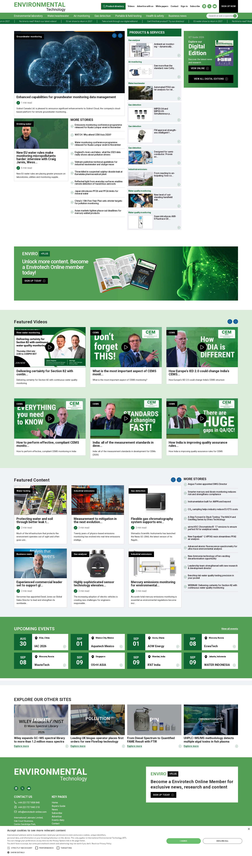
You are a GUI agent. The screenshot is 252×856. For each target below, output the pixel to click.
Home (55, 802)
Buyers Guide (58, 806)
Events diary (58, 820)
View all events (229, 628)
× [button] (249, 829)
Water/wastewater (58, 15)
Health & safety (155, 15)
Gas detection (102, 15)
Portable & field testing (128, 15)
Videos (131, 6)
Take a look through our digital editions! (71, 21)
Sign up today (32, 280)
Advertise (57, 816)
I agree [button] (183, 841)
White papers (162, 6)
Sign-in (184, 6)
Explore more (21, 746)
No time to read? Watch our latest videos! (202, 21)
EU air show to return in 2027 (31, 21)
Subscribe (195, 6)
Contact (174, 6)
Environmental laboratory (28, 15)
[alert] (126, 841)
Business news (178, 15)
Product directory (115, 6)
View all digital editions (209, 78)
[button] (9, 848)
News (55, 809)
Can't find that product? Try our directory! (117, 21)
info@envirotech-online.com (32, 812)
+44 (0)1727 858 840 (29, 802)
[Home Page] (39, 6)
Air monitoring (82, 15)
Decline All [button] (222, 841)
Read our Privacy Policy (101, 843)
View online (198, 68)
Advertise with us (145, 6)
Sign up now (228, 6)
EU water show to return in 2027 (159, 21)
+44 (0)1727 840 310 (29, 807)
